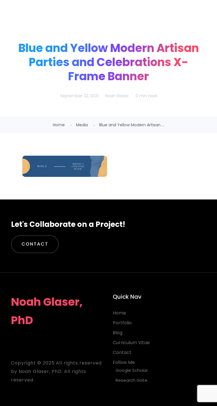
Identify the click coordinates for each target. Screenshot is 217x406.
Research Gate (131, 380)
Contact (34, 244)
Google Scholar (132, 370)
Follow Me (124, 362)
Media (82, 125)
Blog (117, 332)
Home (59, 125)
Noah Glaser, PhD (56, 14)
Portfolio (122, 323)
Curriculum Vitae (131, 342)
